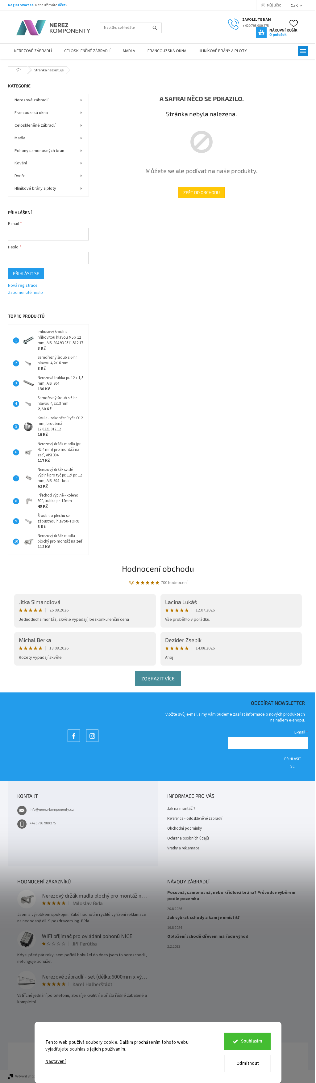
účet (62, 5)
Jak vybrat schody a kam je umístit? (203, 918)
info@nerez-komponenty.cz (52, 809)
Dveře (20, 176)
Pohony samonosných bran (39, 151)
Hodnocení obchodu (158, 568)
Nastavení (55, 1061)
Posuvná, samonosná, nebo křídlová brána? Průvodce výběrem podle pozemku (231, 896)
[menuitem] (33, 51)
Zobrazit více (158, 678)
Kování (21, 163)
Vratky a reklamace (183, 848)
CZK (295, 5)
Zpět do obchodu (201, 192)
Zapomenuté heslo (25, 293)
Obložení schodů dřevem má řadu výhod (207, 937)
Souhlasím (251, 1041)
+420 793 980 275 (43, 823)
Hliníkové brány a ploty (35, 188)
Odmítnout (247, 1063)
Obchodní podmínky (184, 828)
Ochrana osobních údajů (188, 838)
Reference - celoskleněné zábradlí (194, 818)
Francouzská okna (31, 113)
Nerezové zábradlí (31, 100)
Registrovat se (21, 5)
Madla (20, 138)
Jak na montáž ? (181, 808)
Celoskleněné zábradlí (35, 125)
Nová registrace (23, 286)
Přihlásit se (26, 273)
